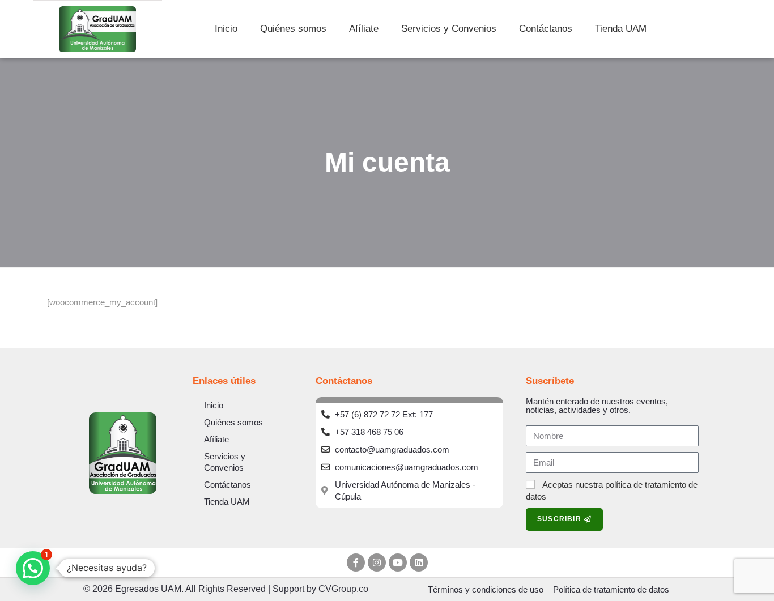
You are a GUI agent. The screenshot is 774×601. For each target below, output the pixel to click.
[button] (33, 568)
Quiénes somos (293, 28)
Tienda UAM (621, 28)
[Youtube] (398, 562)
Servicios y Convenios (448, 28)
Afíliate (364, 28)
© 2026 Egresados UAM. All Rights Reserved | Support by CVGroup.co (225, 589)
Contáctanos (545, 28)
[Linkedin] (419, 562)
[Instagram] (377, 562)
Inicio (226, 28)
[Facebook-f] (356, 562)
